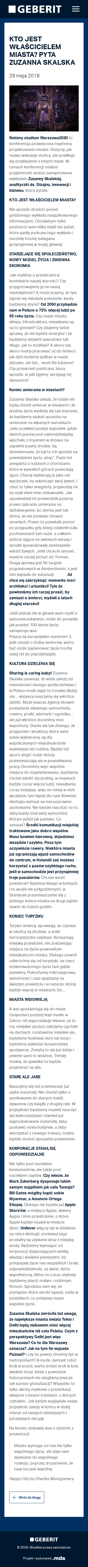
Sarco (60, 575)
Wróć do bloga (30, 1497)
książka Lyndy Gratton (57, 631)
